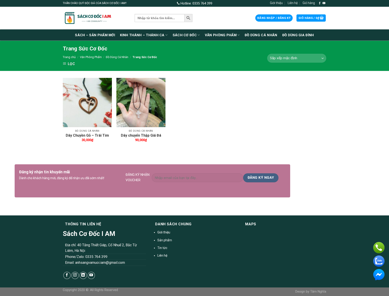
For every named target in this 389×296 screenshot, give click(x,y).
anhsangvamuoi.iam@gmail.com (100, 262)
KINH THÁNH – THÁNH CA (142, 35)
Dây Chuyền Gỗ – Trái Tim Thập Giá (87, 137)
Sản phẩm (164, 240)
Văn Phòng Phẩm (221, 35)
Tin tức (162, 248)
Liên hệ (293, 3)
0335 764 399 (202, 3)
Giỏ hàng (309, 3)
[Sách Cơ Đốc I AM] (95, 18)
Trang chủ (69, 57)
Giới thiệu (276, 3)
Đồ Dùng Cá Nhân (261, 35)
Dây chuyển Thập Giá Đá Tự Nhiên (141, 137)
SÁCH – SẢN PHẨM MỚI (95, 35)
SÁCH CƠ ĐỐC (185, 35)
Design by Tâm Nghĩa (310, 292)
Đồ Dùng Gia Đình (298, 35)
